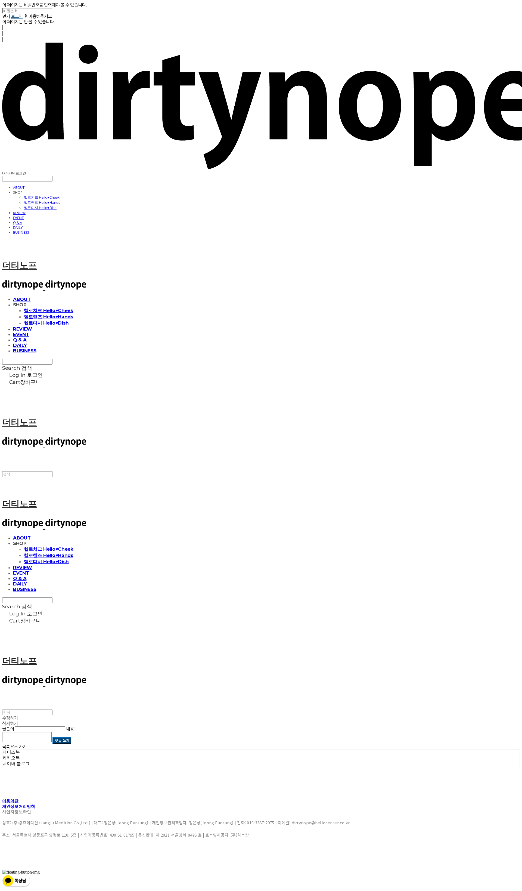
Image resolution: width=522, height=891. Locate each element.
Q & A (17, 222)
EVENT (18, 217)
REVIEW (19, 212)
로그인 (17, 16)
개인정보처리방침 (18, 806)
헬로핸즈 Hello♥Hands (42, 202)
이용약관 (10, 800)
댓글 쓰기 (62, 740)
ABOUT (18, 187)
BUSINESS (21, 232)
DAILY (18, 227)
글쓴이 (8, 729)
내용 (70, 729)
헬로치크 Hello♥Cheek (42, 197)
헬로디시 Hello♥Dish (40, 207)
